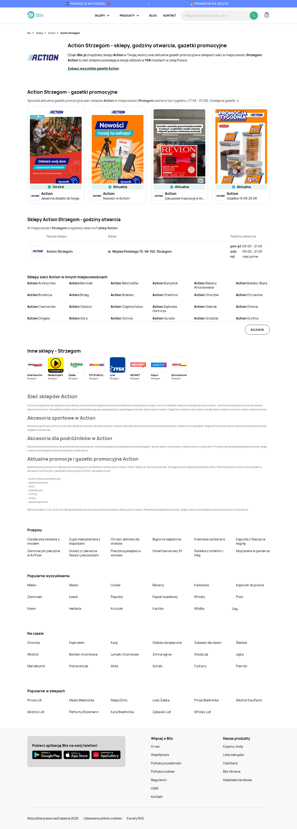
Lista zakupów (233, 754)
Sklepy (39, 33)
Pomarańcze (78, 666)
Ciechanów (41, 306)
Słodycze (201, 654)
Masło (73, 585)
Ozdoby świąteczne (167, 642)
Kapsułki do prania (250, 585)
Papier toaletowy (165, 597)
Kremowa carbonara (209, 539)
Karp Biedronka (122, 712)
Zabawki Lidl (162, 712)
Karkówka (201, 585)
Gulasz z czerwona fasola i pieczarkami (84, 553)
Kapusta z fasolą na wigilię (250, 541)
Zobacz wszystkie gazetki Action (93, 68)
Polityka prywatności (166, 763)
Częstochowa (127, 306)
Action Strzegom (70, 33)
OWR (154, 788)
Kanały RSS (135, 818)
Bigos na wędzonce (167, 539)
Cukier (116, 585)
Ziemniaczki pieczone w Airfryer (43, 553)
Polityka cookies (163, 771)
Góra (78, 318)
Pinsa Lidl (34, 700)
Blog (153, 15)
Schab (157, 666)
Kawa (31, 608)
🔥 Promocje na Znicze (209, 3)
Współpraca (160, 754)
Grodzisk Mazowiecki (206, 320)
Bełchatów (124, 283)
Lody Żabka (161, 700)
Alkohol (32, 654)
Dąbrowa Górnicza (165, 308)
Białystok (165, 283)
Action (52, 33)
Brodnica (39, 295)
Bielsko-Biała (251, 283)
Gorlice (122, 318)
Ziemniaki (34, 597)
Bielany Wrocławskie (205, 285)
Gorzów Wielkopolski (164, 320)
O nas (155, 746)
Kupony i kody (233, 746)
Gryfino (247, 318)
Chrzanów (249, 295)
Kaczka (158, 608)
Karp (114, 642)
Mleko (31, 585)
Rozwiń (257, 330)
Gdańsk (205, 306)
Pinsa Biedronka (206, 700)
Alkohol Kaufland (249, 700)
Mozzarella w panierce (253, 551)
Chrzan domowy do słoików (125, 541)
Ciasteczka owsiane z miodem (43, 541)
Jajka (240, 654)
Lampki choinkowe (125, 654)
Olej (235, 609)
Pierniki (242, 666)
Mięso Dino (119, 700)
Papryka (117, 597)
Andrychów (41, 283)
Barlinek (81, 283)
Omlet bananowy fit (167, 551)
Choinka (33, 642)
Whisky (199, 597)
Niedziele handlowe (237, 780)
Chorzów (206, 295)
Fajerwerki (77, 642)
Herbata (75, 608)
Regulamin (159, 780)
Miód (114, 666)
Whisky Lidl (202, 712)
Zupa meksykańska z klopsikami (84, 541)
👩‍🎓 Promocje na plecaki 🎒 (88, 3)
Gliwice (247, 306)
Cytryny (200, 666)
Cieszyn (80, 306)
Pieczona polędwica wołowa (126, 553)
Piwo (239, 597)
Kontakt (169, 15)
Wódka (199, 608)
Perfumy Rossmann (84, 712)
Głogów (38, 318)
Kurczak (117, 608)
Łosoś (73, 597)
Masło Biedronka (81, 700)
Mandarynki (36, 666)
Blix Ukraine (231, 771)
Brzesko (122, 295)
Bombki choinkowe (83, 654)
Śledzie (241, 642)
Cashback (230, 763)
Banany (158, 585)
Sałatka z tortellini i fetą (208, 553)
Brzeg (79, 295)
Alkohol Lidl (35, 712)
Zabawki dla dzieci (208, 642)
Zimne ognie (162, 654)
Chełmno (165, 295)
